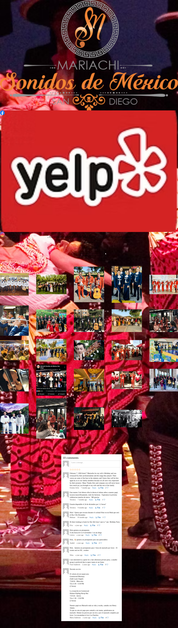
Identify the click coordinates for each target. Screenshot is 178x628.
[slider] (108, 253)
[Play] (77, 254)
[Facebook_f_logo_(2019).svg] (89, 112)
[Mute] (105, 254)
